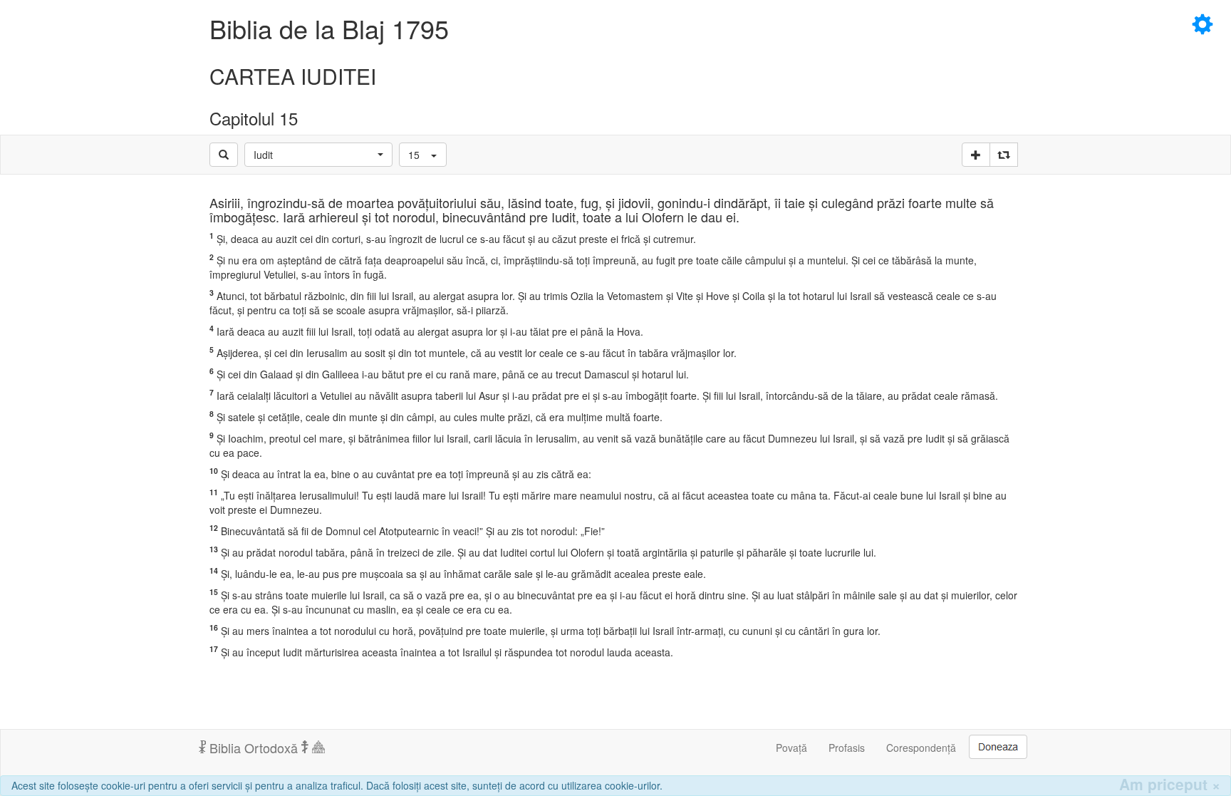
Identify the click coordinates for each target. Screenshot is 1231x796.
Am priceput (1169, 784)
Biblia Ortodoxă (253, 747)
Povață (791, 747)
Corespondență (921, 747)
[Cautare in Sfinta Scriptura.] (223, 155)
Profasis (847, 747)
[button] (318, 155)
